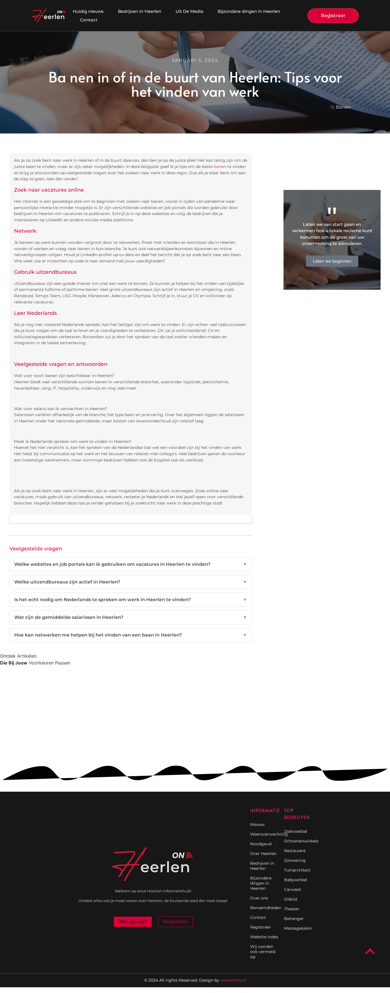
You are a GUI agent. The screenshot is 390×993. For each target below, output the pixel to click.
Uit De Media (189, 11)
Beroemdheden (264, 907)
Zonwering (295, 860)
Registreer (260, 927)
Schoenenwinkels (298, 841)
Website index (264, 936)
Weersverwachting (264, 834)
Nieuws (257, 824)
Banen (343, 107)
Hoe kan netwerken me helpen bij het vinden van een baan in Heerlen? (130, 635)
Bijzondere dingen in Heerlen (249, 11)
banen (220, 166)
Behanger (294, 918)
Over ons (259, 898)
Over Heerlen (263, 853)
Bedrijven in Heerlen (139, 11)
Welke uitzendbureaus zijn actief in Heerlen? (130, 582)
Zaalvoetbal (295, 831)
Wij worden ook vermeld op (262, 951)
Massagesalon (298, 928)
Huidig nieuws (88, 11)
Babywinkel (295, 879)
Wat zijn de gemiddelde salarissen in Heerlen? (130, 617)
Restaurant (295, 850)
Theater (291, 908)
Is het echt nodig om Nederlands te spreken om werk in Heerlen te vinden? (130, 599)
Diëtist (290, 899)
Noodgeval (261, 843)
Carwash (292, 889)
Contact (88, 20)
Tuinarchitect (297, 870)
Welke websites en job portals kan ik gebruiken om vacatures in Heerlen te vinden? (130, 564)
